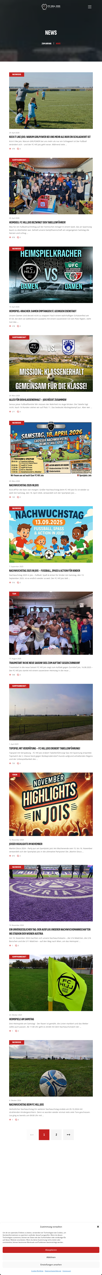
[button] (98, 1226)
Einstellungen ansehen (51, 1264)
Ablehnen (51, 1257)
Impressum (67, 1271)
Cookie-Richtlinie (37, 1271)
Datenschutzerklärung (53, 1271)
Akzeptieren (51, 1249)
